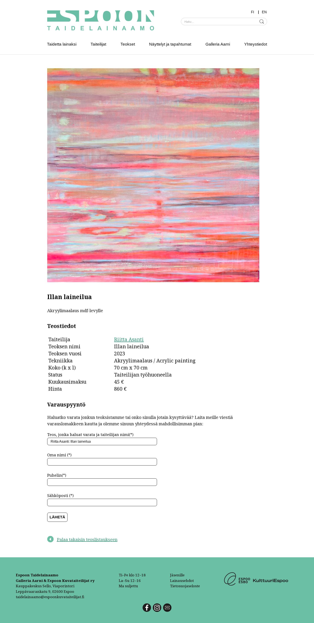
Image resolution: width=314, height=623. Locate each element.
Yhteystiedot (255, 44)
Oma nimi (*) (59, 454)
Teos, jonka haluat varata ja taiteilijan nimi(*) (90, 434)
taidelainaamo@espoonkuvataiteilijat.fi (50, 596)
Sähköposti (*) (60, 495)
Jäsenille (177, 575)
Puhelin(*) (56, 475)
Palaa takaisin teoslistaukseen (87, 539)
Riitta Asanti (129, 339)
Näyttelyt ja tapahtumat (170, 44)
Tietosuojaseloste (185, 585)
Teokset (127, 44)
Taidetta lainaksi (61, 44)
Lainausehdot (182, 580)
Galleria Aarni (217, 44)
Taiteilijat (98, 44)
